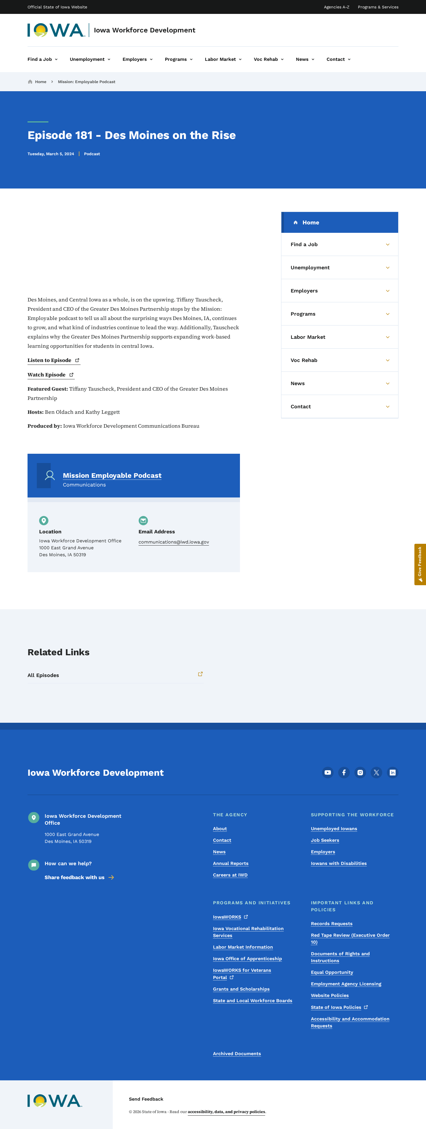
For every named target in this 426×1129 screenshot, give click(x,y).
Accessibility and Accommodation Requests (350, 1022)
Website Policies (330, 995)
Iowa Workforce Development (144, 30)
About (220, 828)
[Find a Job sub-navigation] (56, 59)
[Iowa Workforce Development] (57, 30)
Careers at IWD (230, 875)
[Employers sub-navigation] (151, 59)
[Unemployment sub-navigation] (109, 59)
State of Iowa (336, 1007)
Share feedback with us (75, 877)
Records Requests (332, 923)
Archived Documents (237, 1053)
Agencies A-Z (336, 7)
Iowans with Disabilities (339, 863)
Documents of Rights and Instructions (340, 957)
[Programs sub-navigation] (191, 59)
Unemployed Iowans (334, 828)
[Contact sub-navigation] (349, 59)
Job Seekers (325, 840)
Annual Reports (231, 863)
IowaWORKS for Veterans (242, 973)
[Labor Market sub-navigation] (240, 59)
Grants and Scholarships (241, 989)
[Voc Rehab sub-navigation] (282, 59)
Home (40, 81)
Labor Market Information (243, 947)
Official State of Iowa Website (57, 7)
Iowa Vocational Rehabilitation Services (248, 932)
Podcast (92, 153)
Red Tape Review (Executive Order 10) (350, 938)
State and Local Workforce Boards (252, 1000)
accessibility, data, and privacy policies (226, 1112)
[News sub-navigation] (313, 59)
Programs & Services (378, 7)
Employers (323, 851)
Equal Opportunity (332, 972)
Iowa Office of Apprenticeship (247, 958)
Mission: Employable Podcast (86, 81)
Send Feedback (146, 1099)
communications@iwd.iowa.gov (174, 542)
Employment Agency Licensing (346, 984)
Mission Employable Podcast (112, 475)
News (219, 851)
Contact (222, 840)
